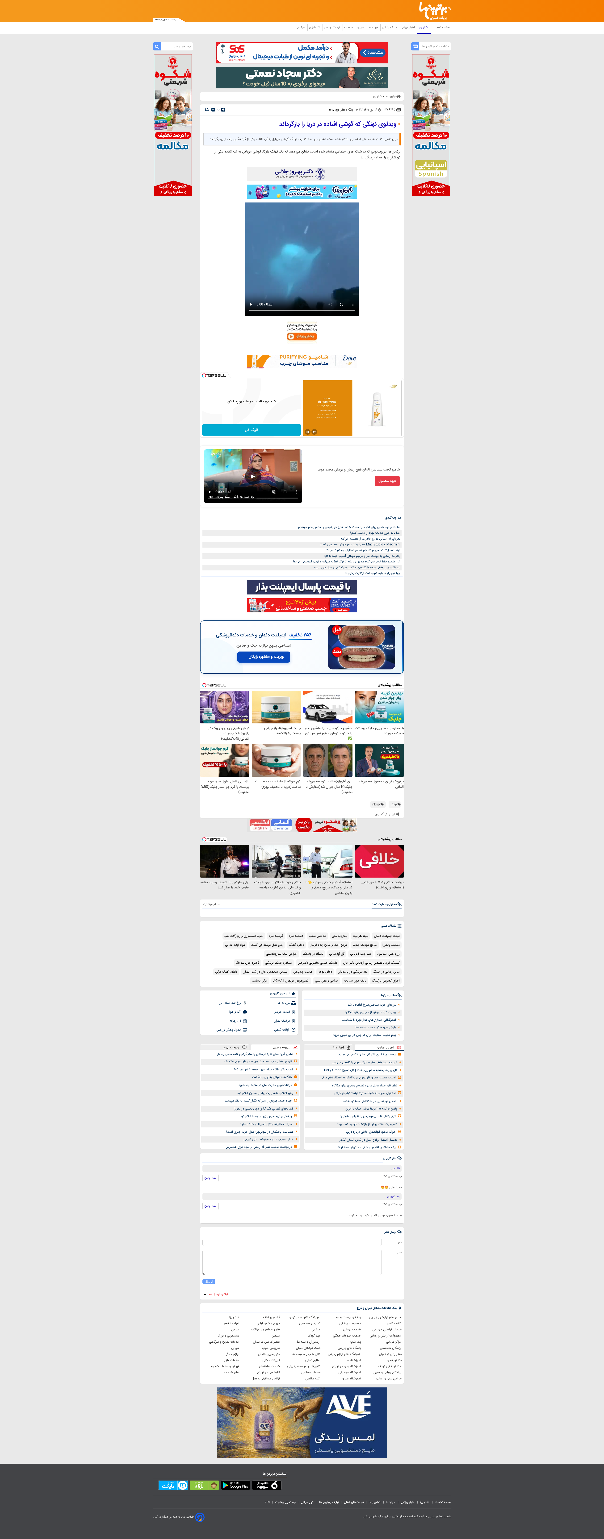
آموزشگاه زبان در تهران (346, 1366)
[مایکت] (173, 1486)
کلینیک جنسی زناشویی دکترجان (317, 962)
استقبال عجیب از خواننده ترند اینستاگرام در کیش (365, 1093)
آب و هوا (235, 1012)
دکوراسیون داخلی (269, 1354)
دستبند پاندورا (391, 945)
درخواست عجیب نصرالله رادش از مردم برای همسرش (259, 1147)
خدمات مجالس (310, 1372)
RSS (267, 1502)
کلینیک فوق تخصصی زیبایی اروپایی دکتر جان (371, 962)
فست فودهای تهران (308, 1348)
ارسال (209, 1281)
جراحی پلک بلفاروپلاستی (281, 954)
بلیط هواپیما (360, 936)
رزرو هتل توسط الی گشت (267, 945)
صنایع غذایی (312, 1360)
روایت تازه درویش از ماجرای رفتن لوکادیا (370, 1012)
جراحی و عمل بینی (326, 980)
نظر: (399, 1252)
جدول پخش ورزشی (228, 1029)
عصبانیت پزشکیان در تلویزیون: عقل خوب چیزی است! (259, 1132)
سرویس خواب (271, 1348)
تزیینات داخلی (271, 1360)
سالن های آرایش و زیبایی (385, 1317)
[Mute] (314, 432)
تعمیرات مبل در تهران (266, 1342)
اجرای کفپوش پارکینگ (386, 980)
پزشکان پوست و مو (348, 1317)
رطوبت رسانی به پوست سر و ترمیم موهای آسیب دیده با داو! (362, 556)
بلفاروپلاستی (339, 936)
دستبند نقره (296, 936)
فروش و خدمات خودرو (225, 1366)
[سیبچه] (266, 1486)
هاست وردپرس (303, 971)
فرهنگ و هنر (332, 27)
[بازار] (204, 1486)
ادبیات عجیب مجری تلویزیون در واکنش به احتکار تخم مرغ (359, 1077)
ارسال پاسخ (211, 1178)
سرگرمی (301, 27)
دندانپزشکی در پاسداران (352, 971)
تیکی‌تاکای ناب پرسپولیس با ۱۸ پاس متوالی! (368, 1116)
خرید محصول (387, 481)
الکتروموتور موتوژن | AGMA (291, 980)
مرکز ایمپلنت (260, 980)
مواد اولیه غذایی (235, 945)
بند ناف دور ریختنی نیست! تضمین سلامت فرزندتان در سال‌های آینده (357, 567)
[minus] (213, 110)
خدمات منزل (231, 1360)
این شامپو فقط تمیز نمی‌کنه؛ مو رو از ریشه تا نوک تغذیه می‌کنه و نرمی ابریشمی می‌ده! (346, 561)
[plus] (223, 109)
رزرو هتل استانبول (388, 954)
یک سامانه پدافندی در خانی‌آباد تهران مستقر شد (366, 1147)
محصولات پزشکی (350, 1323)
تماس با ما (375, 1502)
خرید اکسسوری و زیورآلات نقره (243, 936)
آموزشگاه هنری (351, 1378)
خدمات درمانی (352, 1329)
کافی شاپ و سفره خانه (306, 1354)
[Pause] (307, 432)
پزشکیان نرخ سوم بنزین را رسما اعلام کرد (266, 1116)
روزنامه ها (284, 1003)
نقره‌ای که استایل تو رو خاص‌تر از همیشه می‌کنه (370, 538)
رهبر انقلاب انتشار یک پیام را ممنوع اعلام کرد (265, 1093)
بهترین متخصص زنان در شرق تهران (265, 971)
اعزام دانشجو (231, 1323)
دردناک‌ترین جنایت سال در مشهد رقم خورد (265, 1085)
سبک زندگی (390, 27)
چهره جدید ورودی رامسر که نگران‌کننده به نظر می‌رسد (258, 1100)
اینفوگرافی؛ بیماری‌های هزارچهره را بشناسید (369, 1020)
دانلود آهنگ (296, 945)
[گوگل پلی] (235, 1486)
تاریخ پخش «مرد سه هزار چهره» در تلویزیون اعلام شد (258, 1061)
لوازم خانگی (232, 1354)
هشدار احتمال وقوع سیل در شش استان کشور (368, 1140)
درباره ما (391, 1502)
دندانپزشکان (394, 1360)
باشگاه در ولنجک (313, 954)
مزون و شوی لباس (268, 1323)
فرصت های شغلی (354, 1502)
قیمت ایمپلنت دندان (387, 936)
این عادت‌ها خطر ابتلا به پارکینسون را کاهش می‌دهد (364, 1062)
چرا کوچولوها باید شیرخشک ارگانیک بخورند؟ (372, 573)
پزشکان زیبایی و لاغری (387, 1372)
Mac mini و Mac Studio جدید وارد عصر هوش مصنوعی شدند (360, 544)
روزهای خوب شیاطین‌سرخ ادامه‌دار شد (372, 1005)
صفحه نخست (441, 27)
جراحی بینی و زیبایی (389, 1378)
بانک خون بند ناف (355, 980)
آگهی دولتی (307, 1502)
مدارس (315, 1329)
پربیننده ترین (281, 1047)
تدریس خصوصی (309, 1323)
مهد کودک (314, 1335)
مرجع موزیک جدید (365, 945)
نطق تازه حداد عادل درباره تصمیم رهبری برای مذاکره (364, 1085)
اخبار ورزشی (408, 27)
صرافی (235, 1329)
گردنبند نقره (276, 936)
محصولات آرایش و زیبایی (386, 1335)
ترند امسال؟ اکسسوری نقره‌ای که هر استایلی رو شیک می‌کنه (362, 550)
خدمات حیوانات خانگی (347, 1335)
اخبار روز (424, 27)
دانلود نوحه (325, 971)
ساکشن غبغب (317, 936)
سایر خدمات (231, 1372)
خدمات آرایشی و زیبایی (387, 1329)
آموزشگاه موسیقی (349, 1372)
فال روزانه (235, 1020)
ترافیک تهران (282, 1020)
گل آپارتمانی (336, 954)
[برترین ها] (433, 11)
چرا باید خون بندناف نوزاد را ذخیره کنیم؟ (375, 533)
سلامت (349, 27)
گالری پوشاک (271, 1317)
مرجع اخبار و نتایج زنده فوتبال (328, 945)
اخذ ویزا (234, 1317)
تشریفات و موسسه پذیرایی (303, 1366)
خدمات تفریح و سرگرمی (224, 1342)
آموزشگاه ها (353, 1360)
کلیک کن (251, 430)
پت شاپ (355, 1342)
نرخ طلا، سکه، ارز (230, 1003)
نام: (400, 1242)
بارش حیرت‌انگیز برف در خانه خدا (375, 1027)
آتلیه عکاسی (312, 1378)
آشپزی (361, 27)
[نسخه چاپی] (206, 110)
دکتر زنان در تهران (390, 1354)
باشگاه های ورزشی (349, 1348)
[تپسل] (204, 375)
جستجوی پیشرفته (285, 1502)
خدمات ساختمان (269, 1366)
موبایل (235, 1348)
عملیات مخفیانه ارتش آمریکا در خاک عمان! (266, 1124)
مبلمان (276, 1335)
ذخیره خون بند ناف (247, 962)
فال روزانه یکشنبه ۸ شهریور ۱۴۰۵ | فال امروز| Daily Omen (360, 1070)
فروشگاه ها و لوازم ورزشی (344, 1354)
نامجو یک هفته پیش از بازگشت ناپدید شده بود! (367, 1124)
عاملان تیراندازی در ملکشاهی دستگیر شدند (370, 1101)
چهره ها (374, 27)
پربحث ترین (231, 1047)
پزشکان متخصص (391, 1348)
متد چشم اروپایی (360, 954)
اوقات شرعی (282, 1029)
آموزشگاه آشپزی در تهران (304, 1317)
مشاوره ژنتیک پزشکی (278, 962)
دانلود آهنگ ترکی (226, 971)
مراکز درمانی (394, 1342)
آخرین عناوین (385, 1047)
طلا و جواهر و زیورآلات (266, 1329)
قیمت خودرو (282, 1012)
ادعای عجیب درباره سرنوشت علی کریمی (268, 1139)
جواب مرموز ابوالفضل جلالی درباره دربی (371, 1132)
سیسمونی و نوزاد (228, 1335)
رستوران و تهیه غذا (308, 1342)
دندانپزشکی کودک (390, 1366)
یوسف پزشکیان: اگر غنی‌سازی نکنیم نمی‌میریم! (367, 1054)
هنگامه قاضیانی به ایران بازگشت (272, 1077)
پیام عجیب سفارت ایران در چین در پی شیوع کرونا (364, 1035)
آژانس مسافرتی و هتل (266, 1378)
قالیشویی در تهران (268, 1372)
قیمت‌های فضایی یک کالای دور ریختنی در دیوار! (263, 1108)
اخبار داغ (338, 1047)
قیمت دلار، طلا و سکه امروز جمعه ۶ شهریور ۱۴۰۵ (263, 1069)
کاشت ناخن (394, 1323)
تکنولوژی (315, 27)
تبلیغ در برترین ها (329, 1502)
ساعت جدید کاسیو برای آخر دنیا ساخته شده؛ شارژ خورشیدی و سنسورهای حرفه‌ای (349, 527)
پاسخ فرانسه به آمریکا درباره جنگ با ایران (371, 1108)
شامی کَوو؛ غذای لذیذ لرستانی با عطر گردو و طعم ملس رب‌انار (255, 1054)
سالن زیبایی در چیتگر (386, 971)
